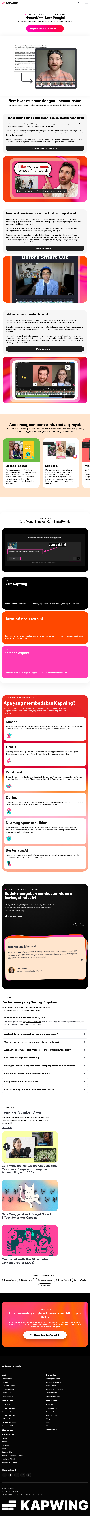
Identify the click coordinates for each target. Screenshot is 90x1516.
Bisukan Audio (10, 1280)
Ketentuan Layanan (9, 1462)
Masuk (80, 3)
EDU (48, 1422)
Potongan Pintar (48, 14)
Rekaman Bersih (43, 248)
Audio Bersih (51, 1386)
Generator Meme (9, 1386)
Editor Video (45, 1286)
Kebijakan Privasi (8, 1459)
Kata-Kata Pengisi (60, 14)
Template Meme (8, 1412)
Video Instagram (8, 1419)
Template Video (8, 1408)
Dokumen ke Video (53, 1396)
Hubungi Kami (51, 1429)
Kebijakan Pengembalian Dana (13, 1456)
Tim (47, 1426)
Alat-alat (37, 14)
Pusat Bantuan (51, 1415)
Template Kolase (8, 1415)
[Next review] (82, 923)
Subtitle (5, 1382)
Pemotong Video (9, 1393)
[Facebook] (28, 1475)
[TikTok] (22, 1475)
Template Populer (9, 1422)
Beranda (29, 14)
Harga (4, 1438)
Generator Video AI (53, 1382)
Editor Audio (63, 1280)
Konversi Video (8, 1389)
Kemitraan (6, 1445)
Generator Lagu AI (45, 1280)
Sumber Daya (51, 1412)
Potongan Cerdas (53, 1379)
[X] (4, 1475)
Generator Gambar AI (54, 1389)
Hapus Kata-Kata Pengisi (43, 28)
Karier (4, 1442)
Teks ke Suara (51, 1393)
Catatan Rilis (7, 1452)
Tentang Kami (51, 1408)
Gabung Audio (80, 1280)
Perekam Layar (8, 1396)
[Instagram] (16, 1475)
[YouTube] (10, 1475)
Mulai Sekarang (43, 349)
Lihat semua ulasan (13, 916)
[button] (45, 958)
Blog (48, 1419)
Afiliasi (4, 1449)
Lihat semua (7, 1127)
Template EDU (7, 1426)
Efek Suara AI (26, 1280)
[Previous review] (75, 923)
